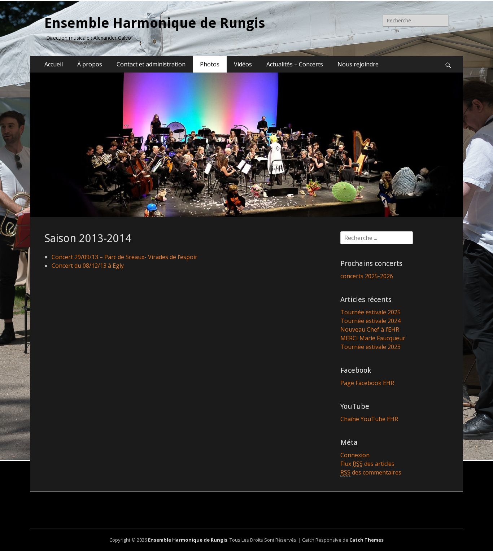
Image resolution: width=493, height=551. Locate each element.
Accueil (53, 64)
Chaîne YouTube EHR (369, 419)
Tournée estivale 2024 (370, 321)
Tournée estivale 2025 (370, 312)
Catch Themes (366, 540)
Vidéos (243, 64)
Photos (209, 64)
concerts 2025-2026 (366, 276)
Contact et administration (151, 64)
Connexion (355, 455)
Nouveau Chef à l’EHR (369, 329)
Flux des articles (367, 464)
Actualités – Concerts (294, 64)
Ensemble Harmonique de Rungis (154, 23)
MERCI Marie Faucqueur (372, 338)
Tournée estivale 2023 (370, 347)
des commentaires (370, 472)
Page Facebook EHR (367, 383)
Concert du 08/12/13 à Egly (88, 266)
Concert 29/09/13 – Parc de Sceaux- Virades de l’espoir (124, 257)
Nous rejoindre (358, 64)
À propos (89, 64)
